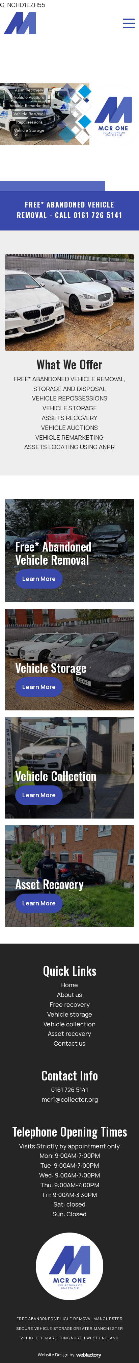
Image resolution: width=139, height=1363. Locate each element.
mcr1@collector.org (69, 1099)
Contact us (69, 1043)
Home (69, 985)
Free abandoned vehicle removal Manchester (70, 1318)
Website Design (53, 1355)
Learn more (39, 579)
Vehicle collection (69, 1024)
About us (69, 995)
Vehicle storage (69, 1014)
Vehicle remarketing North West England (69, 1337)
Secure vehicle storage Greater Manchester (69, 1328)
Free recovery (70, 1004)
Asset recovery (69, 1033)
